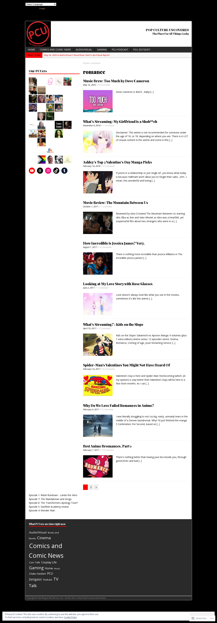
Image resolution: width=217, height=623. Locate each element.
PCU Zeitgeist (141, 49)
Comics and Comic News (55, 49)
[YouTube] (32, 171)
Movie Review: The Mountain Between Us (115, 202)
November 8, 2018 (91, 125)
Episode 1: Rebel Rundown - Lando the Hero (53, 495)
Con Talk (34, 562)
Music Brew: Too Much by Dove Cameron (116, 81)
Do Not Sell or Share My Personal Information (85, 598)
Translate (51, 8)
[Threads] (40, 171)
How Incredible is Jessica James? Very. (114, 243)
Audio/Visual (84, 49)
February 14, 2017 (91, 368)
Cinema (44, 537)
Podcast (47, 579)
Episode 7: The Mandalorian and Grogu (50, 499)
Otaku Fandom (37, 573)
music (57, 568)
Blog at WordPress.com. (53, 598)
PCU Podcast (120, 49)
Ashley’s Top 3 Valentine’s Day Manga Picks (117, 162)
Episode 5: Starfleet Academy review (49, 506)
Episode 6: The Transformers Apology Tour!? (53, 502)
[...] (152, 91)
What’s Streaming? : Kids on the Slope (113, 324)
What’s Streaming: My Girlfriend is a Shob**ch (120, 121)
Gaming (102, 49)
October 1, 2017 (90, 206)
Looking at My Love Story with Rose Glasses (118, 283)
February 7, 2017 (91, 450)
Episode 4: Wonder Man (42, 510)
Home (31, 49)
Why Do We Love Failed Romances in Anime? (118, 405)
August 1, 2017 (90, 247)
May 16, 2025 (89, 84)
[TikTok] (56, 171)
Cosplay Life (49, 562)
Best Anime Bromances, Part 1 (107, 446)
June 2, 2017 (88, 287)
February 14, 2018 (91, 166)
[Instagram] (48, 171)
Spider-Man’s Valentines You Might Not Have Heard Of (126, 365)
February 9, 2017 (91, 409)
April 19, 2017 (89, 328)
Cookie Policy (70, 617)
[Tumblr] (64, 171)
